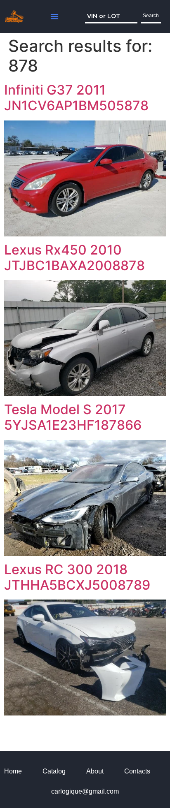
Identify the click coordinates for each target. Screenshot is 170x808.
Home (13, 771)
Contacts (137, 771)
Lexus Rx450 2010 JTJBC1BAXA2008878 (74, 257)
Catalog (54, 771)
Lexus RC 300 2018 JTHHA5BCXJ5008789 (77, 577)
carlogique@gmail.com (85, 791)
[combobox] (111, 16)
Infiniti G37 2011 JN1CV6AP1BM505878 (76, 97)
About (95, 771)
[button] (54, 16)
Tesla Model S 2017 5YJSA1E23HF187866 (73, 417)
